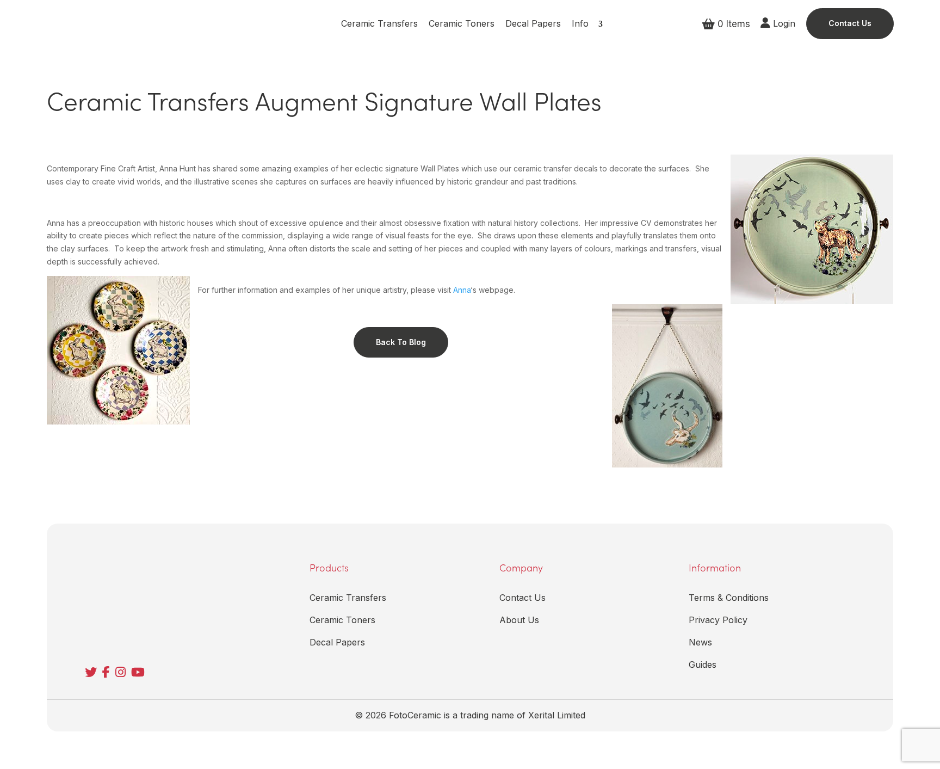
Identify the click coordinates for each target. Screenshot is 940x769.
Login (782, 23)
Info (580, 23)
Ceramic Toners (461, 23)
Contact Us (849, 23)
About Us (519, 619)
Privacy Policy (718, 619)
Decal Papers (533, 23)
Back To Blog (401, 342)
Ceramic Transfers (379, 23)
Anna (462, 289)
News (700, 642)
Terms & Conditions (729, 597)
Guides (702, 664)
